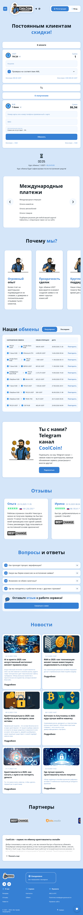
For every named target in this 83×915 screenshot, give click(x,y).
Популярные (50, 329)
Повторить (72, 347)
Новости (5, 901)
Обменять (42, 137)
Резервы (5, 893)
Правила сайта (54, 901)
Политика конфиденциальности (60, 897)
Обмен (28, 897)
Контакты (29, 893)
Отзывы (5, 897)
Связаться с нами (42, 606)
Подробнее (10, 684)
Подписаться (49, 470)
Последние (65, 329)
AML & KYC (52, 893)
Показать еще (14, 856)
